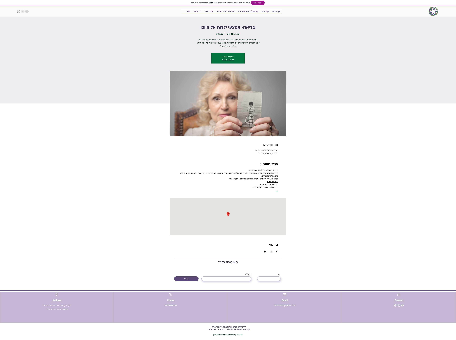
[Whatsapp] (18, 11)
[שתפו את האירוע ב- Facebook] (277, 251)
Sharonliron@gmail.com (284, 305)
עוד (277, 191)
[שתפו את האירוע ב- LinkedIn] (265, 251)
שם (279, 275)
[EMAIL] (27, 11)
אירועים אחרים (228, 59)
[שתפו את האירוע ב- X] (271, 251)
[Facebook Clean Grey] (23, 11)
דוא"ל (248, 275)
